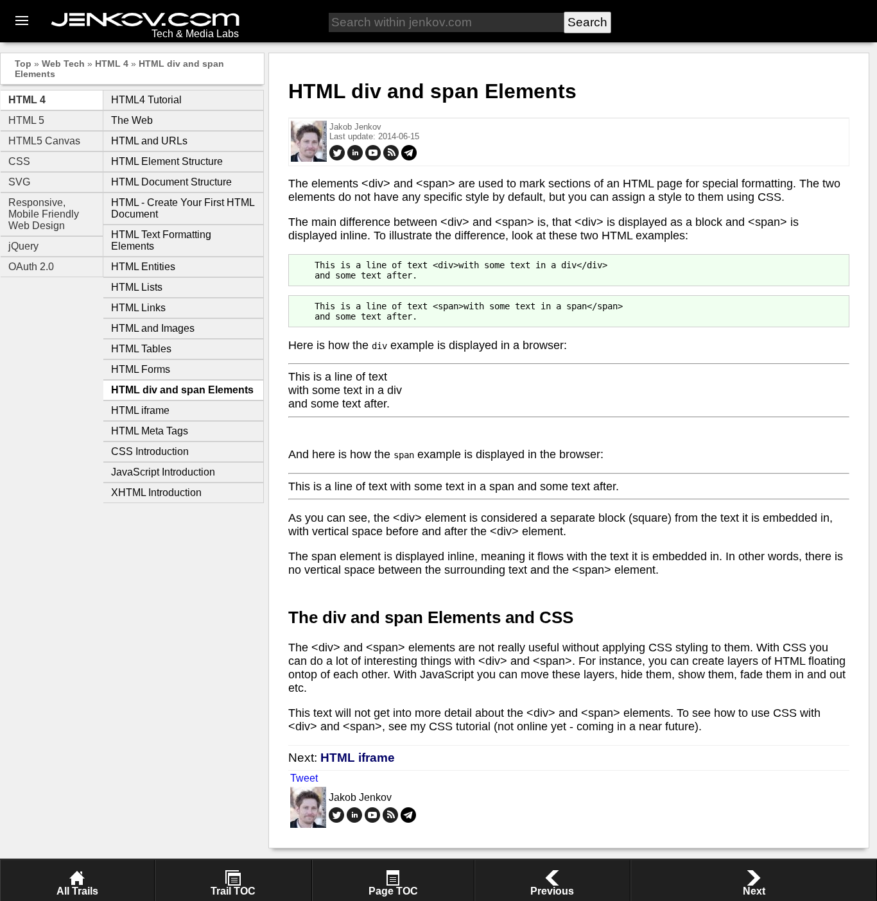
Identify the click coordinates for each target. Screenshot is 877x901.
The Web (132, 120)
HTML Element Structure (167, 161)
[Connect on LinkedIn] (355, 157)
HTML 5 (26, 120)
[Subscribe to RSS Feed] (391, 157)
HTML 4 (111, 63)
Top (23, 63)
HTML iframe (140, 410)
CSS (19, 161)
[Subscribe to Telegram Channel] (409, 157)
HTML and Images (153, 328)
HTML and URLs (149, 140)
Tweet (304, 778)
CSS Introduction (150, 451)
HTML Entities (143, 266)
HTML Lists (136, 287)
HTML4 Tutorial (146, 99)
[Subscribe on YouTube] (373, 157)
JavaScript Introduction (163, 472)
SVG (19, 181)
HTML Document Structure (171, 181)
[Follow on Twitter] (337, 157)
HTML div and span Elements (182, 389)
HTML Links (138, 307)
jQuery (23, 246)
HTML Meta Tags (149, 430)
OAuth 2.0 (31, 266)
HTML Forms (140, 369)
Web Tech (63, 63)
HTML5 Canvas (44, 140)
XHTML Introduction (156, 492)
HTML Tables (141, 348)
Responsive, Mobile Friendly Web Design (43, 214)
